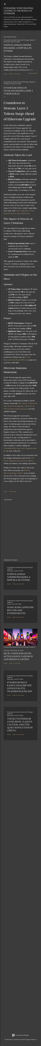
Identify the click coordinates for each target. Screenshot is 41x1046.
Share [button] (5, 74)
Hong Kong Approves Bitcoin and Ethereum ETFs (20, 610)
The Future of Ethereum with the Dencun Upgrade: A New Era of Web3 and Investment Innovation (20, 406)
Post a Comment (14, 74)
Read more (32, 73)
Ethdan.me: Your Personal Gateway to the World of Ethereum (18, 11)
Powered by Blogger (22, 1035)
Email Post (12, 491)
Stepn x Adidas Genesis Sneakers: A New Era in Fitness (18, 47)
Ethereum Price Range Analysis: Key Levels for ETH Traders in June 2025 (19, 687)
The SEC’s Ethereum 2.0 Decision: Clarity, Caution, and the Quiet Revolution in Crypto (20, 724)
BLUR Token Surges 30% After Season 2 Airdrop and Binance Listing (18, 656)
